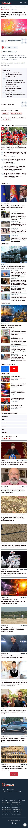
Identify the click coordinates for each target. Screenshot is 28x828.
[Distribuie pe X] (25, 42)
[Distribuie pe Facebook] (25, 39)
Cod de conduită (18, 791)
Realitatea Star (22, 800)
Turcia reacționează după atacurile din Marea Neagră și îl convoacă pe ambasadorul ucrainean (18, 274)
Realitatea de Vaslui (6, 804)
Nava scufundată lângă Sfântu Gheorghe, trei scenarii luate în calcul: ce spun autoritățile (13, 573)
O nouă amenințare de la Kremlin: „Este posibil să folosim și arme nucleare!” (13, 267)
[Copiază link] (22, 39)
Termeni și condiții (10, 789)
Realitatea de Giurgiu (6, 807)
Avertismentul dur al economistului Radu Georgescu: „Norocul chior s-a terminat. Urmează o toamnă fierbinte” (18, 341)
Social (2, 149)
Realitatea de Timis (5, 814)
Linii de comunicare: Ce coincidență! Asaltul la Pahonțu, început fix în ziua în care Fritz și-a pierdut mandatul (15, 81)
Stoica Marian (23, 597)
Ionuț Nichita (23, 653)
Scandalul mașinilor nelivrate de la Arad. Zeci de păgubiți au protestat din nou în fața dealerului (13, 740)
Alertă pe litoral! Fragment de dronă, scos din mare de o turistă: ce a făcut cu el (15, 94)
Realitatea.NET (5, 800)
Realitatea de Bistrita (6, 802)
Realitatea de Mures (16, 802)
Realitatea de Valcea (15, 40)
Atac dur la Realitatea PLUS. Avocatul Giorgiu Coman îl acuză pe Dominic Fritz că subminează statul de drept (19, 282)
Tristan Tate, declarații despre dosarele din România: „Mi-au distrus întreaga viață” (13, 712)
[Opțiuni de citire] (25, 825)
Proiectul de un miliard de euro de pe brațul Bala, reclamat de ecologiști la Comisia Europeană (12, 629)
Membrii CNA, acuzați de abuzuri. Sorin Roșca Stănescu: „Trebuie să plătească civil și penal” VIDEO (13, 490)
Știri (7, 7)
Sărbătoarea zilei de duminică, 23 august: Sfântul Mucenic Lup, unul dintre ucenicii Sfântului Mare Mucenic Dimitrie (15, 175)
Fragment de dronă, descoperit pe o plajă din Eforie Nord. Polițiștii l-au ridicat (13, 546)
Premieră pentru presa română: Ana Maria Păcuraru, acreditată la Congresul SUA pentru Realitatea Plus (14, 684)
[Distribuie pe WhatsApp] (22, 42)
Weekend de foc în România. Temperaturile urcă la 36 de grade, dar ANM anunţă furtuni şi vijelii (13, 601)
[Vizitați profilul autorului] (2, 41)
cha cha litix (5, 113)
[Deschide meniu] (25, 3)
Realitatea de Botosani (17, 809)
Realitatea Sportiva (13, 800)
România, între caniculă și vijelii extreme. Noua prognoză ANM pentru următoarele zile (15, 154)
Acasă (4, 7)
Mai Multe (14, 774)
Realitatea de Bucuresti (6, 811)
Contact (3, 789)
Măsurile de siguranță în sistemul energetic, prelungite (11, 326)
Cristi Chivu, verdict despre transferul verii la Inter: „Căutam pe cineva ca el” (12, 656)
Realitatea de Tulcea (16, 807)
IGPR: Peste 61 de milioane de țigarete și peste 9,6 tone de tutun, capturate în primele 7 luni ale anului (19, 239)
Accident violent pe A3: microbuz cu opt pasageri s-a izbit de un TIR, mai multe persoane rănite (14, 161)
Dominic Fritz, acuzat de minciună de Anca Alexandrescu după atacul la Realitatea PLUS (18, 290)
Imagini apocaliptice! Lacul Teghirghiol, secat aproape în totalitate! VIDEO (13, 88)
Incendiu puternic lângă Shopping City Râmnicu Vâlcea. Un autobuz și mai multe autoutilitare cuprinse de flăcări (15, 168)
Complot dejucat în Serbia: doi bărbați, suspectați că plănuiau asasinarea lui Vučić (14, 74)
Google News (7, 120)
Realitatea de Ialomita (17, 811)
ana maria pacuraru (16, 113)
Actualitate (11, 7)
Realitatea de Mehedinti (16, 804)
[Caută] (21, 2)
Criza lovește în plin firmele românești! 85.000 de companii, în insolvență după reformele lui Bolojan (18, 358)
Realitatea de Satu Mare (6, 809)
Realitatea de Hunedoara (16, 814)
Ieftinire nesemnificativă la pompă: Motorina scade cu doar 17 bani (18, 333)
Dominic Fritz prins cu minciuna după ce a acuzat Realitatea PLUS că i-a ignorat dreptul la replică (18, 298)
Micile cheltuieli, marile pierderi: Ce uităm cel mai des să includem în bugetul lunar (18, 350)
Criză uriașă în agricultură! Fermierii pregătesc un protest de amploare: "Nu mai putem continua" (13, 518)
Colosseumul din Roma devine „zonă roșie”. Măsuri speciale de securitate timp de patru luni (13, 768)
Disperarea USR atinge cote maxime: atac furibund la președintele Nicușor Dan (14, 463)
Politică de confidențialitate (7, 791)
